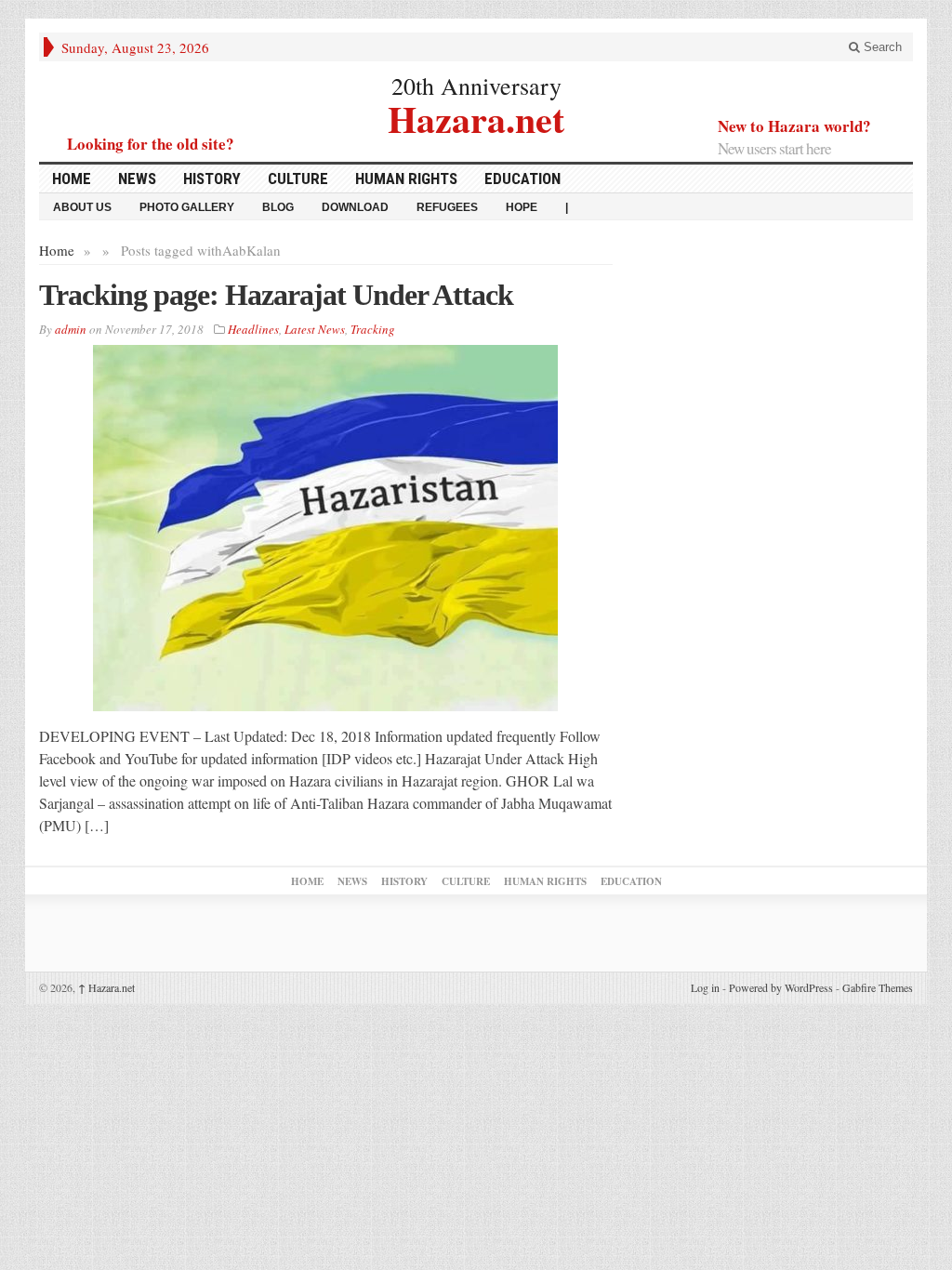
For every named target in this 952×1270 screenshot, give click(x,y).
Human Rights (406, 178)
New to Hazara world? (794, 126)
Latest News (314, 329)
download (355, 207)
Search (881, 47)
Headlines (253, 329)
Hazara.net (476, 117)
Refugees (447, 207)
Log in (705, 987)
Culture (298, 178)
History (212, 178)
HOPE (521, 207)
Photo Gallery (186, 207)
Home (71, 178)
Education (522, 178)
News (137, 178)
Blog (278, 207)
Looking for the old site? (150, 143)
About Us (82, 207)
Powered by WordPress (781, 987)
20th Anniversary (476, 85)
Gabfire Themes (877, 987)
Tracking (372, 329)
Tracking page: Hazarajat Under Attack (276, 294)
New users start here (774, 148)
